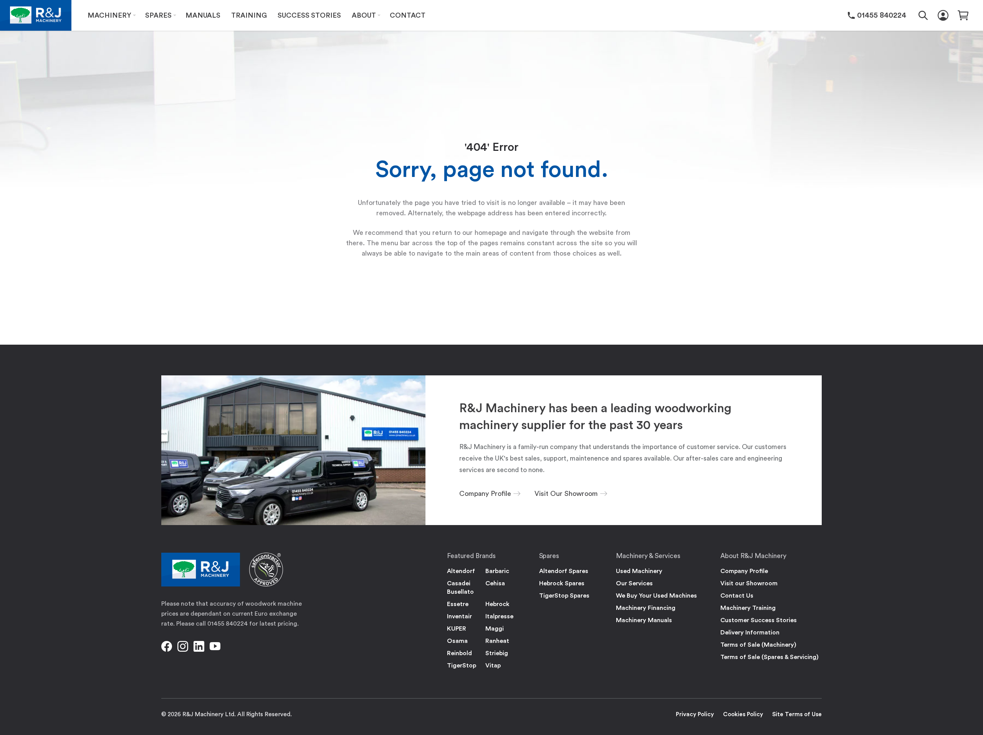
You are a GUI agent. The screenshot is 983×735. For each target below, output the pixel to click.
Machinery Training (748, 608)
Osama (457, 641)
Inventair (459, 616)
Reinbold (459, 653)
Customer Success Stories (758, 620)
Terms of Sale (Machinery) (758, 645)
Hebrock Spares (561, 583)
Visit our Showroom (749, 583)
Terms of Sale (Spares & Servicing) (769, 657)
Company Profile (744, 571)
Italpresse (499, 616)
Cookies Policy (743, 714)
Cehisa (495, 583)
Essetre (457, 604)
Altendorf (461, 571)
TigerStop (461, 665)
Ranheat (497, 641)
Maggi (494, 629)
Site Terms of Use (797, 714)
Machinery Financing (645, 608)
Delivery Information (749, 632)
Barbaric (497, 571)
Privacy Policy (695, 714)
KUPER (456, 629)
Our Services (634, 583)
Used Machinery (639, 571)
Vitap (493, 665)
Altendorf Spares (563, 571)
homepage (491, 232)
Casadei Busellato (460, 587)
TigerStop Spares (564, 596)
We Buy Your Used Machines (656, 596)
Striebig (496, 653)
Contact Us (736, 596)
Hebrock (497, 604)
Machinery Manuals (644, 620)
